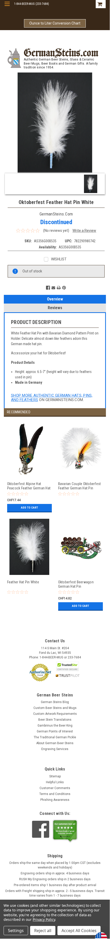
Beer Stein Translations (54, 719)
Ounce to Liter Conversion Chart (54, 23)
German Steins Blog (55, 702)
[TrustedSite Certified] (67, 666)
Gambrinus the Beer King (55, 725)
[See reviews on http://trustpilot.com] (65, 831)
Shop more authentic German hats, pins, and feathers (52, 397)
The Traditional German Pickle (55, 737)
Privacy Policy (44, 919)
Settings (16, 930)
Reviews (55, 307)
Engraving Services (54, 749)
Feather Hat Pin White (23, 582)
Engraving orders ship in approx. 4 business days (55, 873)
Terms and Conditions (54, 794)
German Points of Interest (55, 731)
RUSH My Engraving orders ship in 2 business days (55, 879)
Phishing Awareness (54, 800)
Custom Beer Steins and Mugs (55, 708)
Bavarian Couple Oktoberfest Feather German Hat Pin (79, 486)
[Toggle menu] (7, 7)
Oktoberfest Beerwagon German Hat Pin (76, 584)
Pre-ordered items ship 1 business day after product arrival (55, 885)
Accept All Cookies (79, 930)
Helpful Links (55, 782)
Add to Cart (29, 507)
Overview (55, 299)
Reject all (42, 930)
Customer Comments (55, 788)
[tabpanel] (29, 469)
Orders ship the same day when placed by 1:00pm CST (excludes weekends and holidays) (55, 865)
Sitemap (55, 776)
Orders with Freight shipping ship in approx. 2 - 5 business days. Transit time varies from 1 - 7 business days (55, 893)
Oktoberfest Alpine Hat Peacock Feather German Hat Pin (29, 486)
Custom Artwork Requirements (55, 714)
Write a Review (84, 230)
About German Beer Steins (55, 743)
